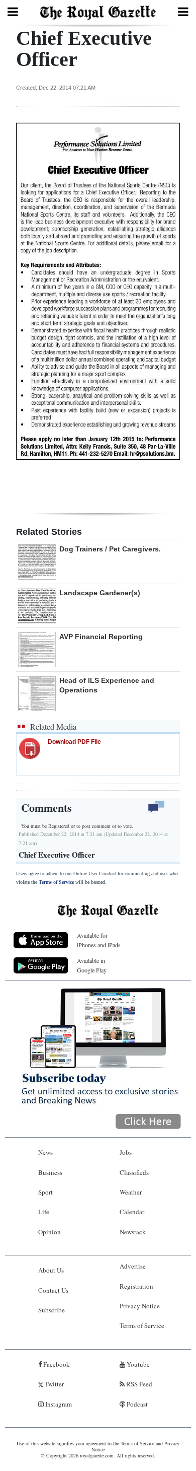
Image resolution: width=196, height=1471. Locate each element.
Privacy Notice (140, 1305)
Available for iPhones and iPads (99, 940)
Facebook (56, 1364)
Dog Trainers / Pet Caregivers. (110, 549)
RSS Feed (138, 1383)
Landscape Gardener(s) (99, 593)
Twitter (53, 1383)
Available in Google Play (92, 965)
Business (50, 1172)
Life (43, 1211)
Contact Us (53, 1290)
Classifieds (134, 1172)
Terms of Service (56, 882)
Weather (131, 1192)
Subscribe (51, 1309)
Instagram (58, 1404)
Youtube (137, 1364)
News (45, 1152)
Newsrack (133, 1231)
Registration (136, 1286)
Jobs (126, 1152)
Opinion (49, 1231)
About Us (51, 1270)
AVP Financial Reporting (101, 637)
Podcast (136, 1404)
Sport (45, 1192)
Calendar (132, 1211)
